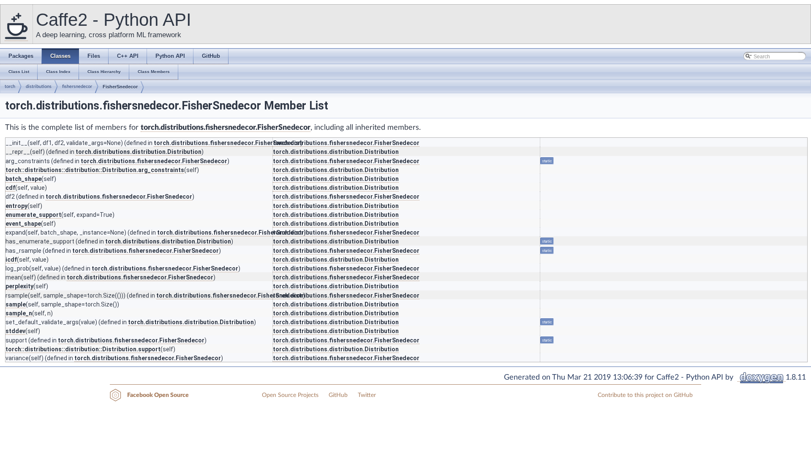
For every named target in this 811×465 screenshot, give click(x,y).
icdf (11, 259)
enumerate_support (33, 214)
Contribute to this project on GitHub (645, 395)
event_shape (23, 223)
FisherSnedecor (120, 86)
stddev (15, 331)
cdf (10, 187)
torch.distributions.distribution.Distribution (138, 151)
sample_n (18, 313)
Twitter (367, 395)
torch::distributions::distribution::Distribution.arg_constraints (94, 170)
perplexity (19, 286)
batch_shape (23, 178)
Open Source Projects (290, 395)
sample (15, 304)
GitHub (338, 395)
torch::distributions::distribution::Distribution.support (83, 349)
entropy (16, 205)
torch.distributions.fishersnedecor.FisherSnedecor (225, 127)
